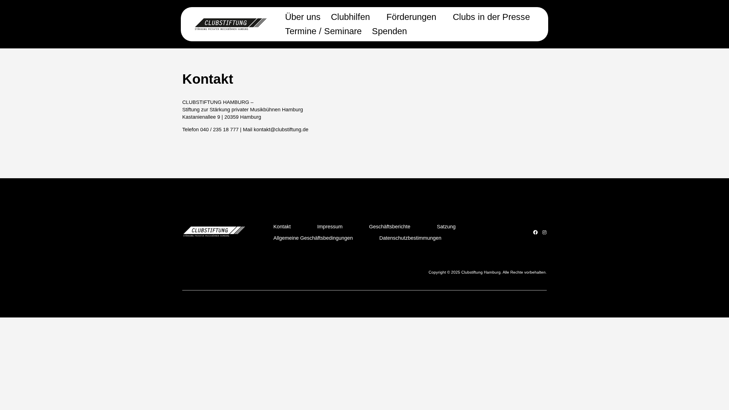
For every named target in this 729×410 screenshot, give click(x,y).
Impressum (330, 226)
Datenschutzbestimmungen (410, 238)
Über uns (303, 17)
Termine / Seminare (323, 31)
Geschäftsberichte (389, 226)
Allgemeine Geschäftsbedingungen (313, 238)
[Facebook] (535, 232)
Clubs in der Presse (491, 17)
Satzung (446, 226)
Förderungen (411, 17)
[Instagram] (544, 232)
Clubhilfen (350, 17)
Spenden (389, 31)
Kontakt (282, 226)
